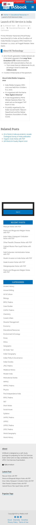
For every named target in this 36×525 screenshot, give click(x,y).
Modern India (8, 374)
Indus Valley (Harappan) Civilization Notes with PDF (18, 481)
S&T (4, 402)
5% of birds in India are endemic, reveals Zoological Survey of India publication (18, 135)
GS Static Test (8, 350)
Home (6, 15)
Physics (6, 390)
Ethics (5, 342)
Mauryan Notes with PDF (12, 227)
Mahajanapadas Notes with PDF (14, 266)
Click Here (29, 1)
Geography (7, 346)
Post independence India (12, 394)
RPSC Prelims (8, 398)
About (9, 520)
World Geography (9, 433)
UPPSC (5, 421)
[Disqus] (18, 169)
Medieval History (9, 370)
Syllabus (6, 413)
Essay (5, 338)
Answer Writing (8, 290)
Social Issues (7, 409)
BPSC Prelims (8, 302)
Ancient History (8, 286)
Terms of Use (23, 522)
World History (8, 437)
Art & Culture (7, 294)
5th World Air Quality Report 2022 (15, 141)
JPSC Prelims (8, 366)
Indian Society (8, 362)
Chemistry (7, 314)
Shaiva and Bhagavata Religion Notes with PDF (16, 478)
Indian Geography (9, 354)
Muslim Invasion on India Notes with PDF (17, 258)
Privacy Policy (13, 522)
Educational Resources (18, 15)
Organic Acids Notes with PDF (14, 139)
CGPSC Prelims (8, 310)
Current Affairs (8, 318)
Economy (6, 326)
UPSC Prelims (8, 429)
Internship (16, 520)
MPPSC (6, 382)
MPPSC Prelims (8, 386)
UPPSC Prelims (8, 425)
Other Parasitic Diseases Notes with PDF (17, 242)
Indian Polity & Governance (12, 358)
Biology (6, 298)
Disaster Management (11, 322)
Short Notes (7, 406)
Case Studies (8, 306)
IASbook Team (10, 26)
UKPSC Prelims (8, 417)
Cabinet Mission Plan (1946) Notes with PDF (15, 486)
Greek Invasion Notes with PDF (14, 262)
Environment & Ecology (11, 334)
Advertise (24, 520)
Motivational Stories (10, 378)
